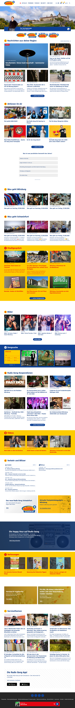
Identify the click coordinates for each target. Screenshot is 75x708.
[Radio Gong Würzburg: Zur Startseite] (9, 3)
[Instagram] (35, 695)
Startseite (20, 3)
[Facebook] (32, 695)
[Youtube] (39, 695)
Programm (30, 3)
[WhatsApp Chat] (68, 29)
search (69, 3)
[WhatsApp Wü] (42, 695)
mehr (34, 465)
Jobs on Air (49, 3)
